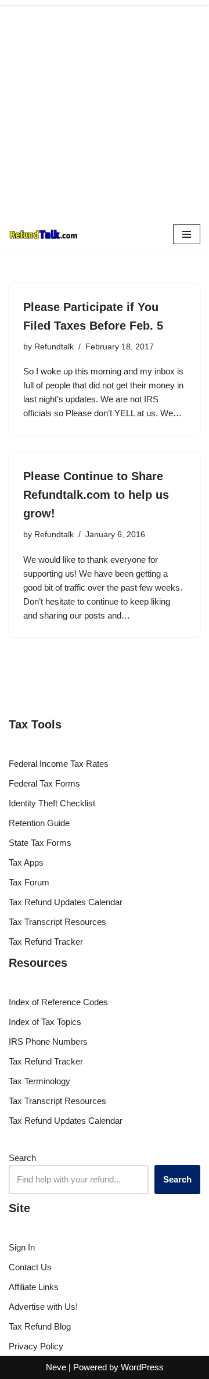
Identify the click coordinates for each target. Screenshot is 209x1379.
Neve (56, 1367)
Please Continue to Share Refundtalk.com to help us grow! (96, 495)
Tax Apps (26, 862)
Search (22, 1158)
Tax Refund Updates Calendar (65, 902)
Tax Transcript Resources (57, 922)
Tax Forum (29, 882)
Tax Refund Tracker (46, 941)
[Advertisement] (104, 110)
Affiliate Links (34, 1287)
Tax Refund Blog (40, 1326)
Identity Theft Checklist (52, 803)
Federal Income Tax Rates (59, 764)
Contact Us (30, 1267)
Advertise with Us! (43, 1307)
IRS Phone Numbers (48, 1041)
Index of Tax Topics (45, 1022)
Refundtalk (54, 346)
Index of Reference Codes (58, 1002)
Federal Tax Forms (44, 783)
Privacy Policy (36, 1346)
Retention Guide (39, 823)
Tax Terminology (39, 1081)
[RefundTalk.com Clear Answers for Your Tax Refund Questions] (43, 234)
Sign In (22, 1247)
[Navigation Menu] (186, 234)
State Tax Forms (40, 843)
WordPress (142, 1367)
